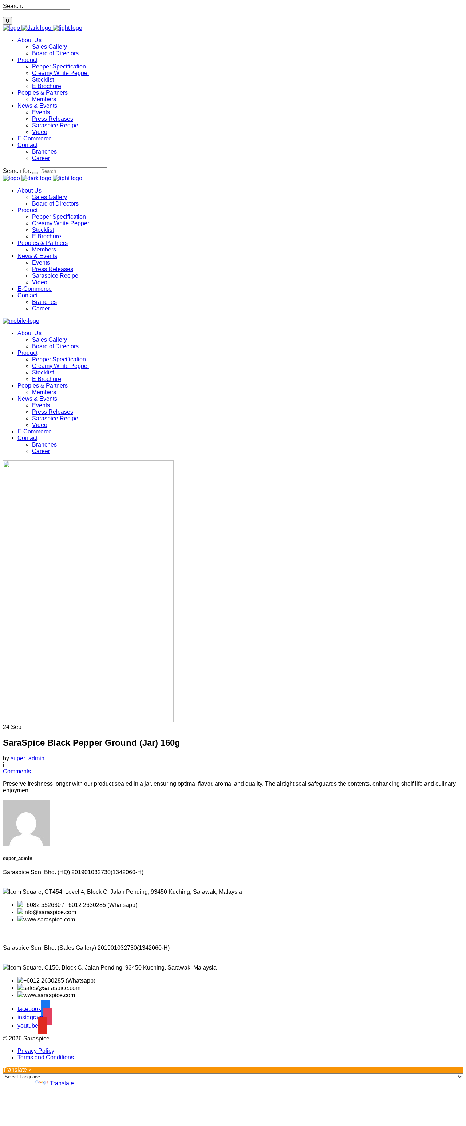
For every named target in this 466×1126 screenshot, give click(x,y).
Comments (17, 771)
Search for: (17, 171)
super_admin (27, 758)
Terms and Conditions (45, 1057)
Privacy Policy (35, 1051)
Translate (62, 1083)
